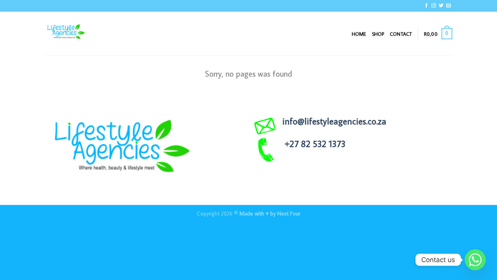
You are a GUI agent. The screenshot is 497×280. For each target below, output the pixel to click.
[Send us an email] (448, 6)
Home (359, 34)
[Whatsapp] (475, 259)
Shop (378, 34)
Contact (401, 34)
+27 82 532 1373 (315, 143)
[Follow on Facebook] (426, 6)
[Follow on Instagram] (433, 6)
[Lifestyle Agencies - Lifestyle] (83, 34)
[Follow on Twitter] (441, 6)
